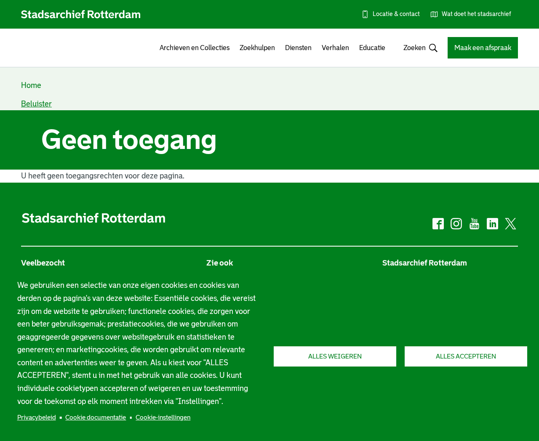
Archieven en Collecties (194, 47)
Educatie (372, 47)
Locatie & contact (396, 14)
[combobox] (416, 48)
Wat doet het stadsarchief (476, 14)
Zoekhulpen (257, 47)
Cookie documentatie (95, 417)
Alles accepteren (466, 356)
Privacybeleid (36, 417)
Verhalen (335, 47)
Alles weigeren (335, 356)
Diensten (298, 47)
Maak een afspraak (482, 47)
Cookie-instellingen (163, 417)
